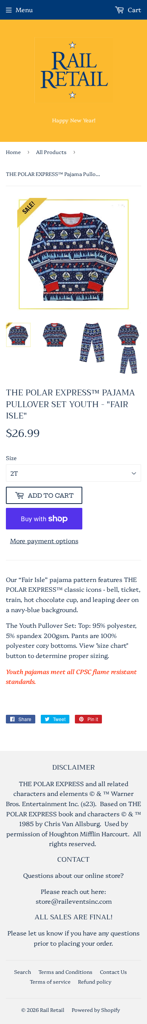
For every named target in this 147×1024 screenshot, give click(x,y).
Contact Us (113, 971)
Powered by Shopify (96, 1009)
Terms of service (50, 981)
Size (11, 458)
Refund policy (94, 981)
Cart (133, 9)
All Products (51, 151)
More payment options (44, 540)
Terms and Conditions (65, 971)
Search (22, 971)
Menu (24, 9)
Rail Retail (52, 1009)
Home (13, 151)
